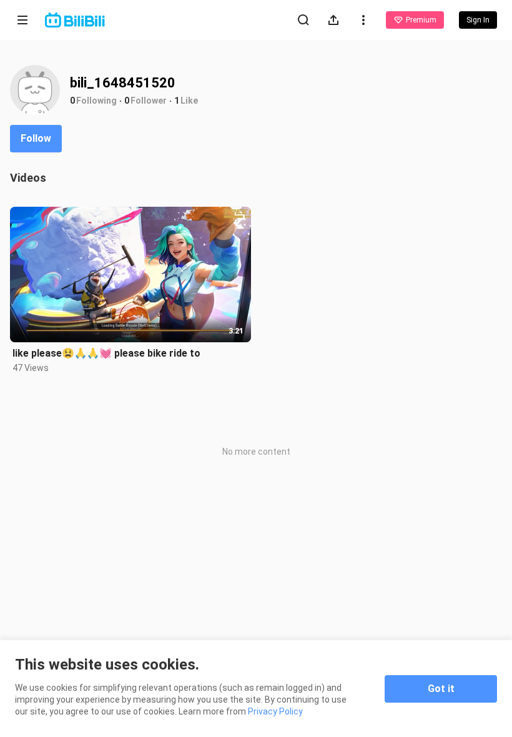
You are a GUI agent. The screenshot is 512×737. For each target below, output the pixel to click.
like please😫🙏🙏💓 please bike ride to (106, 353)
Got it (441, 689)
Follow (36, 138)
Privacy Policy (275, 711)
